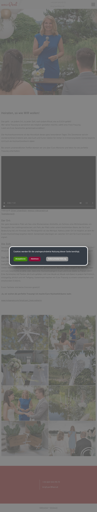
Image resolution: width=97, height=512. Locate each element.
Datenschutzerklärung (57, 259)
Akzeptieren (20, 259)
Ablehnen (35, 259)
